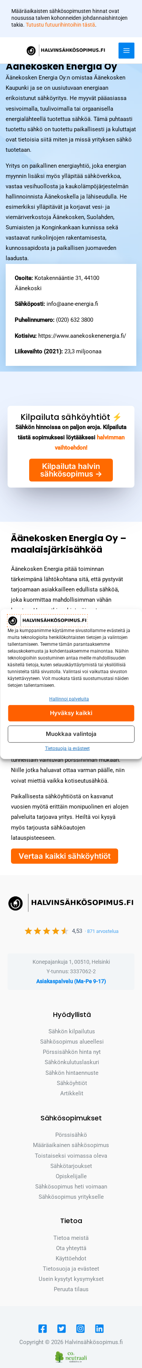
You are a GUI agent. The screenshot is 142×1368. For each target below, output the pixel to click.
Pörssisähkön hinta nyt (72, 1052)
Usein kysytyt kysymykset (71, 1279)
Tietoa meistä (71, 1238)
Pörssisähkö (71, 1134)
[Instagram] (80, 1328)
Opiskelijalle (71, 1176)
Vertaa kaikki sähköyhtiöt (65, 856)
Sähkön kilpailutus (71, 1031)
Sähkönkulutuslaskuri (72, 1062)
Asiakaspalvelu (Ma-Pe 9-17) (71, 981)
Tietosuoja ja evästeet (67, 748)
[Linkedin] (99, 1328)
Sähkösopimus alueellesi (72, 1041)
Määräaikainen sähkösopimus (71, 1145)
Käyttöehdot (71, 1258)
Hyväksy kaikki (71, 713)
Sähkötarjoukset (71, 1166)
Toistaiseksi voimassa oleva (71, 1155)
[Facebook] (42, 1328)
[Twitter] (61, 1328)
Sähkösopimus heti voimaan (71, 1186)
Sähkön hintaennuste (71, 1072)
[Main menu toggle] (126, 51)
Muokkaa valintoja (71, 733)
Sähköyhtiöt (72, 1083)
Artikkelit (71, 1093)
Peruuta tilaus (71, 1289)
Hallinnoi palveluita (69, 699)
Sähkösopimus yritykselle (71, 1196)
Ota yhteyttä (71, 1248)
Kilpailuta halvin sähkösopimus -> (71, 470)
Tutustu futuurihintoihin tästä (60, 25)
